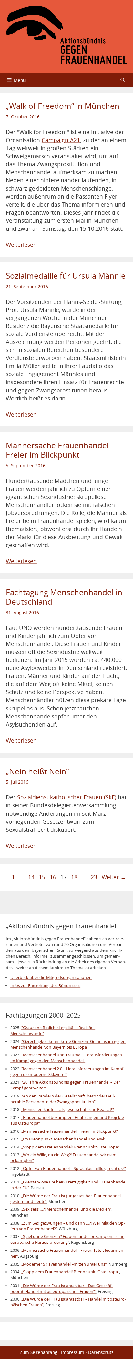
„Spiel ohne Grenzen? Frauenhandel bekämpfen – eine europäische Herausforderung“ (67, 1239)
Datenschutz (100, 1352)
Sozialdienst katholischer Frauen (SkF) (66, 797)
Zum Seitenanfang (38, 1352)
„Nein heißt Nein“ (37, 771)
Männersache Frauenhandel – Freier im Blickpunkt (60, 450)
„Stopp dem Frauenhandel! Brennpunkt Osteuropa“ (70, 1147)
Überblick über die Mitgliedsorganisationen (51, 977)
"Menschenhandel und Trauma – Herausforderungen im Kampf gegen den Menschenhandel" (66, 1057)
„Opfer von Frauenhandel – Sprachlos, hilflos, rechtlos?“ (73, 1168)
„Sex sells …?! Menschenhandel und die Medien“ (66, 1209)
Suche (123, 80)
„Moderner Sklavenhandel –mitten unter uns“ (64, 1264)
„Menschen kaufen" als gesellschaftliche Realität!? (67, 1109)
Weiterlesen (21, 244)
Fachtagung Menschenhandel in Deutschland (64, 597)
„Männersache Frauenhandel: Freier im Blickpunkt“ (69, 1131)
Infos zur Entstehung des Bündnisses (45, 985)
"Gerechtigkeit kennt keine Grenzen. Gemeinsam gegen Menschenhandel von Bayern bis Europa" (68, 1044)
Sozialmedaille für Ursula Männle (66, 276)
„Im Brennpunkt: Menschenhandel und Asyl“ (63, 1139)
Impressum (72, 1352)
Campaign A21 (61, 140)
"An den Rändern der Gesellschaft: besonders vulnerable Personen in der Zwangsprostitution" (62, 1099)
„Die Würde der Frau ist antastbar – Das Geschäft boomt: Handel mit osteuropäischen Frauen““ (61, 1288)
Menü (20, 80)
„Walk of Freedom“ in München (62, 106)
